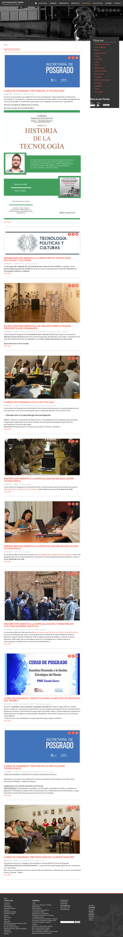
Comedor (91, 913)
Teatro (97, 89)
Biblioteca (6, 919)
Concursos (98, 59)
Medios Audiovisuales (102, 80)
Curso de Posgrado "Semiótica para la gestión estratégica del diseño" (42, 699)
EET (23, 94)
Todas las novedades (102, 44)
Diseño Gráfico (100, 68)
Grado (33, 903)
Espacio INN (7, 921)
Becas (97, 50)
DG (19, 331)
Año (91, 103)
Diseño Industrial (100, 71)
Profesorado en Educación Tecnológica (43, 915)
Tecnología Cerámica (38, 917)
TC (37, 331)
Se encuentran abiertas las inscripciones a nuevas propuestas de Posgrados (37, 327)
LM (26, 331)
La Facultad (42, 3)
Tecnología (99, 92)
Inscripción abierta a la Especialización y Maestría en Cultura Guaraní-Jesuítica (38, 625)
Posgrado (98, 86)
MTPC (26, 94)
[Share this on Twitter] (77, 57)
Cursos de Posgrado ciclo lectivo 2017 (29, 402)
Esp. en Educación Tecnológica (40, 929)
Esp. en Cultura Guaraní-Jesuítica (41, 928)
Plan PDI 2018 (7, 932)
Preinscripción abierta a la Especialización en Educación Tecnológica (41, 547)
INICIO (12, 3)
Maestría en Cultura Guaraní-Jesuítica (42, 926)
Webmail (91, 911)
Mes (98, 103)
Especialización (40, 632)
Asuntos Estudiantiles (9, 908)
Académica (27, 264)
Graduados (75, 3)
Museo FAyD (7, 917)
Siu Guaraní (92, 909)
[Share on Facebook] (69, 57)
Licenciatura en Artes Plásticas (40, 910)
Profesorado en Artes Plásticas (40, 913)
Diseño (97, 65)
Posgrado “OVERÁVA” (9, 913)
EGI (49, 331)
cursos (97, 62)
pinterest (106, 10)
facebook (99, 10)
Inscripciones (99, 74)
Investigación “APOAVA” (10, 912)
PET (20, 94)
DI (21, 331)
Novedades (86, 3)
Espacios (6, 915)
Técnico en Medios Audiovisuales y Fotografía (44, 919)
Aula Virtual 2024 (65, 909)
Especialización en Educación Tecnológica (20, 489)
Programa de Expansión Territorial (41, 922)
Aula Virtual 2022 (65, 908)
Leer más (7, 222)
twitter (103, 10)
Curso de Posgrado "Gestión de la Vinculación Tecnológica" (34, 767)
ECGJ (43, 331)
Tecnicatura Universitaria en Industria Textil (44, 920)
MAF (34, 331)
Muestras (98, 83)
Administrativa (8, 906)
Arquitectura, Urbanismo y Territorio (42, 905)
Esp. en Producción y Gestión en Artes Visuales (45, 931)
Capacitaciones (100, 53)
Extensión (6, 910)
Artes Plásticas (100, 47)
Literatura (98, 77)
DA (51, 331)
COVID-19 (91, 920)
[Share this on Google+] (73, 57)
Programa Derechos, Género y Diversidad (15, 928)
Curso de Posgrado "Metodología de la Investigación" (39, 857)
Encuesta (91, 916)
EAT (53, 331)
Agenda (91, 918)
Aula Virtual (98, 3)
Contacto (6, 934)
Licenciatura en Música (38, 912)
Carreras (53, 3)
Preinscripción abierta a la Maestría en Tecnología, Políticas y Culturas (37, 259)
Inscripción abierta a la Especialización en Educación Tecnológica (39, 479)
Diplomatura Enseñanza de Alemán (41, 933)
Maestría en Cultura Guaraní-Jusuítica (63, 632)
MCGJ (39, 331)
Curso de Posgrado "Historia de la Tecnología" (34, 90)
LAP (23, 331)
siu (114, 10)
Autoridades (7, 930)
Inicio (36, 3)
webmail (118, 10)
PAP (28, 331)
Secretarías (7, 903)
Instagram (110, 10)
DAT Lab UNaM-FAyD (9, 925)
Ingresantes (63, 3)
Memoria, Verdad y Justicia (11, 927)
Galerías (108, 3)
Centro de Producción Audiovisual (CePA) (15, 923)
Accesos (117, 3)
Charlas (97, 56)
